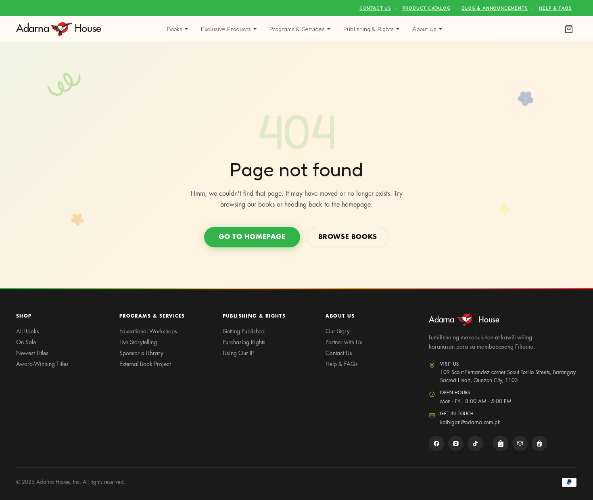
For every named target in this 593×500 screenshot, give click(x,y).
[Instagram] (456, 443)
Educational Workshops (148, 331)
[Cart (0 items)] (569, 29)
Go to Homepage (252, 237)
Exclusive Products (226, 28)
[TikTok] (475, 443)
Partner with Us (344, 342)
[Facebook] (436, 443)
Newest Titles (32, 353)
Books (174, 28)
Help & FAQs (555, 8)
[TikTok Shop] (539, 443)
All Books (27, 331)
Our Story (338, 331)
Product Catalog (427, 8)
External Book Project (145, 364)
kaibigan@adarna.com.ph (470, 422)
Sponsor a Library (141, 353)
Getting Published (244, 331)
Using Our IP (238, 353)
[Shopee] (500, 443)
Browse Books (347, 237)
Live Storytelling (138, 342)
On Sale (26, 342)
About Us (424, 28)
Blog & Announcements (494, 8)
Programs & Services (297, 28)
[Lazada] (520, 443)
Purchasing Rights (244, 342)
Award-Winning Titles (42, 364)
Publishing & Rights (368, 28)
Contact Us (375, 8)
